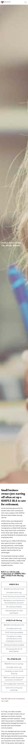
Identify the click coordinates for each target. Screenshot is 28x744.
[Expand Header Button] (25, 2)
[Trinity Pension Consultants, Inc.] (5, 2)
